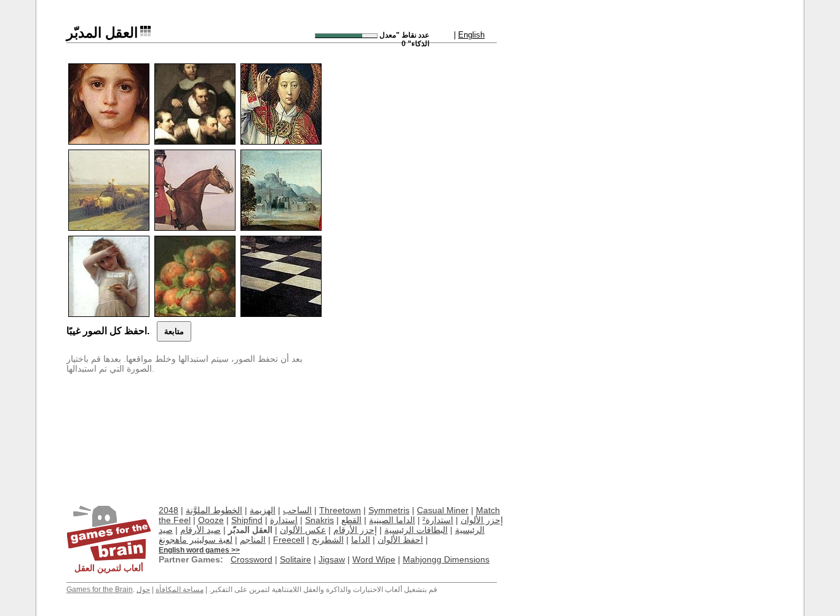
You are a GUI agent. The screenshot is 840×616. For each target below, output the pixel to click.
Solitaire (295, 559)
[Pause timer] (346, 35)
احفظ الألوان (400, 540)
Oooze (211, 520)
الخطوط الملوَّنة (214, 510)
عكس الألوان (303, 530)
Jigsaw (332, 559)
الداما (360, 540)
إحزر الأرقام (355, 530)
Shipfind (247, 520)
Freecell (288, 540)
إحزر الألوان (482, 520)
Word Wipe (373, 559)
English (471, 34)
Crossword (251, 559)
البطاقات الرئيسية (416, 530)
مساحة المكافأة (180, 589)
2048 (168, 510)
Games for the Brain (99, 589)
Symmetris (389, 510)
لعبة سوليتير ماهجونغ (195, 540)
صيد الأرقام (200, 530)
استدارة (284, 520)
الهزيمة (262, 510)
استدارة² (437, 520)
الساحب (297, 510)
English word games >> (199, 550)
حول (143, 589)
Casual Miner (443, 510)
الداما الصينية (392, 520)
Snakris (319, 520)
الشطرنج (328, 540)
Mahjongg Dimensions (446, 559)
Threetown (340, 510)
